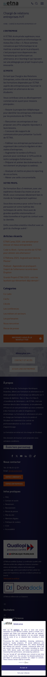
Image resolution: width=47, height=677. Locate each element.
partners (16, 630)
